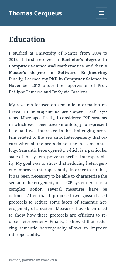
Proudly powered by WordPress (33, 260)
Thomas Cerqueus (35, 13)
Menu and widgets (101, 18)
